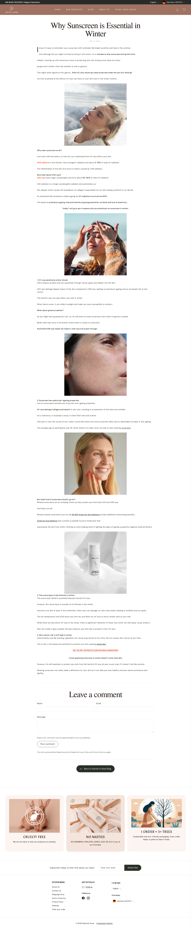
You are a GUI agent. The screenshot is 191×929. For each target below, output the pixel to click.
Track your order (125, 9)
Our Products (74, 9)
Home (58, 9)
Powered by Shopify (105, 923)
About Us (104, 9)
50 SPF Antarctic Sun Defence (86, 514)
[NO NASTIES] (95, 816)
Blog (91, 9)
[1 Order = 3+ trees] (156, 813)
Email (98, 703)
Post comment (47, 744)
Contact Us (56, 891)
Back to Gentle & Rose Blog (97, 768)
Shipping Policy (58, 894)
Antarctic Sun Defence (47, 521)
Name (39, 703)
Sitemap (55, 906)
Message (41, 717)
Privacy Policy (83, 752)
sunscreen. (126, 428)
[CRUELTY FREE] (34, 816)
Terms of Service (99, 752)
